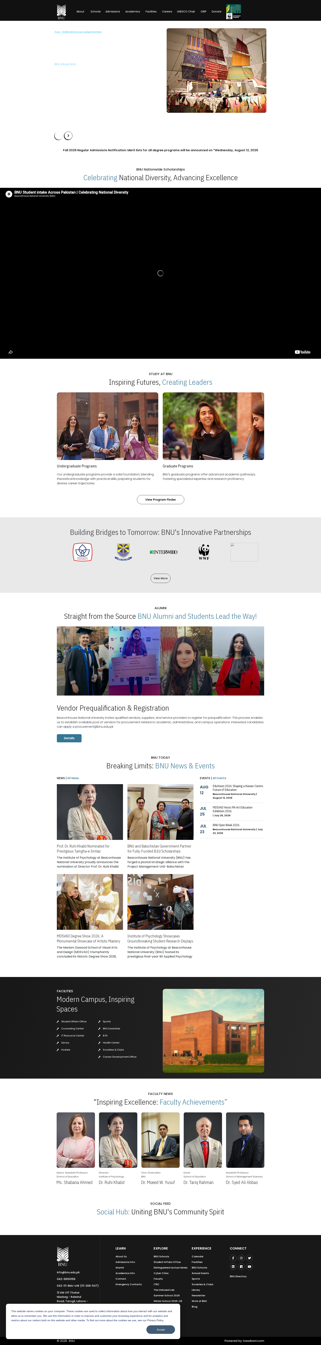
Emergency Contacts (129, 1284)
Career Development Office (119, 1057)
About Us (121, 1256)
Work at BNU (199, 1301)
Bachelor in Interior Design (74, 70)
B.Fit (104, 1035)
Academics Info (125, 1273)
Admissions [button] (113, 11)
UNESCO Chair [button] (186, 11)
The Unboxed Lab (164, 1290)
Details (69, 738)
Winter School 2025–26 (168, 1301)
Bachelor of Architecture (72, 64)
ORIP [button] (203, 11)
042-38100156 (66, 1279)
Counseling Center (72, 1028)
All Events (219, 778)
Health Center (111, 1042)
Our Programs (67, 81)
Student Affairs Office (74, 1021)
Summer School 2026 (167, 1295)
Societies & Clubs (113, 1049)
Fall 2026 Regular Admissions (78, 32)
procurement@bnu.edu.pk (94, 727)
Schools (96, 11)
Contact (121, 1279)
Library (65, 1042)
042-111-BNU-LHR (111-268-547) (78, 1286)
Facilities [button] (151, 11)
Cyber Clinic (161, 1273)
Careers (167, 11)
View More (161, 578)
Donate (216, 11)
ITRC (156, 1284)
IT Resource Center (72, 1035)
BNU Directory (238, 1276)
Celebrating (100, 177)
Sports (106, 1021)
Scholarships (93, 81)
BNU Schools (161, 1256)
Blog (194, 1306)
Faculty (158, 1279)
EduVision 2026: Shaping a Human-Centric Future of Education (238, 788)
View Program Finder (160, 500)
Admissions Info (125, 1262)
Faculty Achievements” (194, 1102)
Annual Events (200, 1273)
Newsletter (198, 1295)
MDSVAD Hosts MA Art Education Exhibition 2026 (232, 809)
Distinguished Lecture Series (170, 1267)
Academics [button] (132, 11)
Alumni (120, 1267)
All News (73, 778)
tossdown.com (253, 1341)
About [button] (81, 11)
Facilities (197, 1262)
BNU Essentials (111, 1028)
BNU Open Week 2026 (226, 825)
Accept (161, 1329)
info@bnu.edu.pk (68, 1272)
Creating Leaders (187, 382)
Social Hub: (113, 1211)
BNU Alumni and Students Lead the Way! (197, 616)
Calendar (197, 1256)
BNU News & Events (185, 765)
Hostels (65, 1049)
